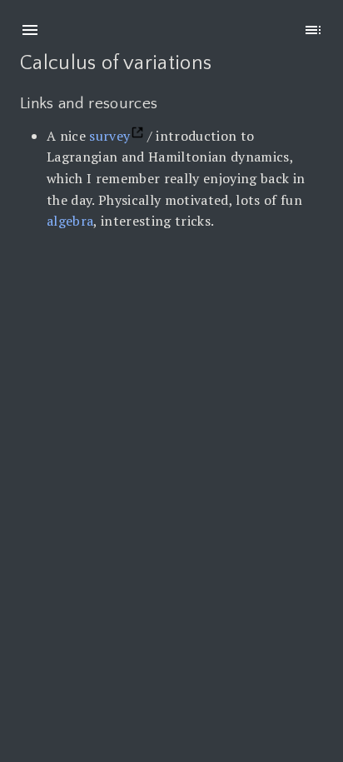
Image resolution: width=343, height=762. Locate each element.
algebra (70, 221)
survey (109, 136)
